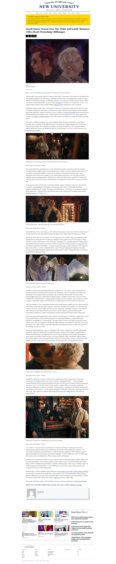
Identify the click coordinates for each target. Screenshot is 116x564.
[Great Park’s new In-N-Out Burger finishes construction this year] (29, 528)
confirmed (59, 102)
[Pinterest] (32, 36)
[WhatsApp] (35, 36)
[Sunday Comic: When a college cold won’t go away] (61, 514)
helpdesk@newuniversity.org (40, 21)
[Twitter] (30, 36)
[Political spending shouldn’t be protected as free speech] (61, 528)
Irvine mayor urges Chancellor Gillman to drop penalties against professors (81, 527)
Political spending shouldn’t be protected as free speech (61, 534)
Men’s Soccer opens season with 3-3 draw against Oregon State (82, 517)
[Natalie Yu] (27, 86)
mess (59, 477)
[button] (27, 2)
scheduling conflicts (34, 130)
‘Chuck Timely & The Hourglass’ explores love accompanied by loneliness (81, 538)
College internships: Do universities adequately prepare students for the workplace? (29, 521)
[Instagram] (78, 553)
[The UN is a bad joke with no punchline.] (45, 514)
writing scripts (33, 98)
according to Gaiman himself (40, 116)
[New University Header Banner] (59, 6)
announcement (58, 104)
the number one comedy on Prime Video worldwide (73, 471)
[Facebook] (27, 36)
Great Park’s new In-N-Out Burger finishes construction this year (29, 535)
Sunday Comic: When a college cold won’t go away (61, 520)
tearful (56, 477)
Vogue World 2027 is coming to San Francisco (82, 522)
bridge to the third (69, 112)
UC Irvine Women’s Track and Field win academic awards (82, 533)
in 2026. (85, 98)
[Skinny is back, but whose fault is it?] (45, 528)
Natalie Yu (33, 86)
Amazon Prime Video (80, 481)
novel (27, 112)
